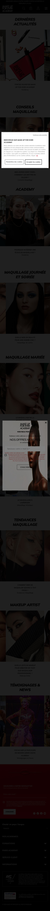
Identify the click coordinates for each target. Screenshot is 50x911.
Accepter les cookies (33, 162)
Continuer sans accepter (40, 135)
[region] (25, 150)
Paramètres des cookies (14, 162)
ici (37, 155)
